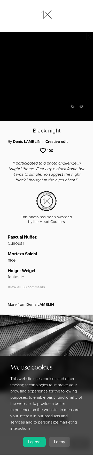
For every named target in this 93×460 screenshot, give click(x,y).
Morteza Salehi (22, 254)
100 (50, 150)
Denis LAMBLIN (27, 141)
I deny (59, 441)
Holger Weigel (21, 270)
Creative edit (56, 141)
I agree (34, 441)
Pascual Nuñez (22, 237)
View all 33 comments (26, 287)
